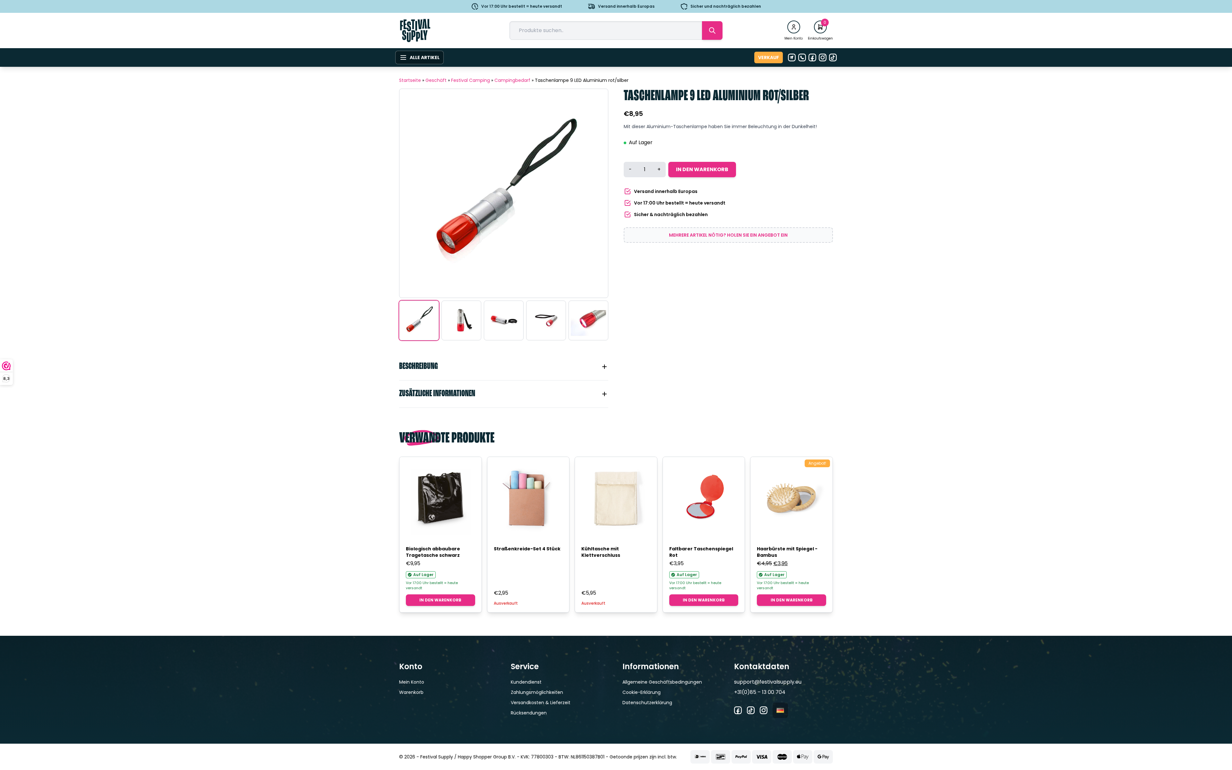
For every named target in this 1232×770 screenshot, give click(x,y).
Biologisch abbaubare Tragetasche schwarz (433, 552)
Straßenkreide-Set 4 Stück (527, 549)
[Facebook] (812, 57)
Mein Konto (411, 682)
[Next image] (595, 193)
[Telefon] (802, 57)
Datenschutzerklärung (647, 702)
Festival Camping (470, 80)
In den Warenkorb (702, 169)
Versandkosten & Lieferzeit (540, 702)
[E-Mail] (792, 57)
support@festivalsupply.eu (767, 682)
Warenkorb (411, 692)
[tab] (503, 366)
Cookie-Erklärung (641, 692)
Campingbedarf (512, 80)
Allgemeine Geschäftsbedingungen (662, 682)
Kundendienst (526, 682)
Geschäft (436, 80)
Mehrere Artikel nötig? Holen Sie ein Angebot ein (728, 235)
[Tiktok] (833, 57)
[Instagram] (822, 57)
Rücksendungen (529, 713)
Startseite (410, 80)
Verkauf (768, 57)
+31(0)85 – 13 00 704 (759, 692)
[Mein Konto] (793, 27)
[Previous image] (412, 193)
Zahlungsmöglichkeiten (537, 692)
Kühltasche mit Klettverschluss (600, 552)
